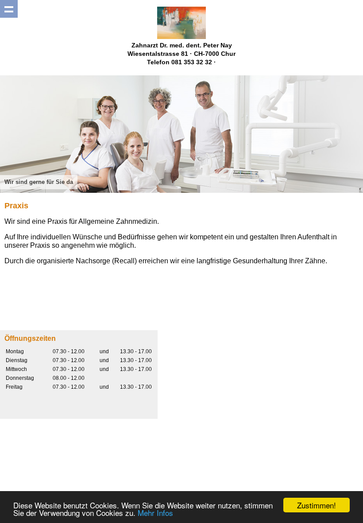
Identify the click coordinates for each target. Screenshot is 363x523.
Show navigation (9, 9)
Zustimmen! (316, 505)
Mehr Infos (155, 512)
